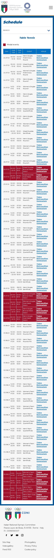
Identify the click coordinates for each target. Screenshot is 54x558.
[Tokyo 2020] (22, 7)
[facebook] (6, 535)
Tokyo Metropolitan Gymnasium (42, 58)
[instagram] (22, 535)
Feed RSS (7, 549)
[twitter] (11, 535)
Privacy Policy (31, 546)
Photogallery (30, 542)
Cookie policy (30, 549)
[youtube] (17, 535)
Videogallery (8, 546)
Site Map (6, 542)
